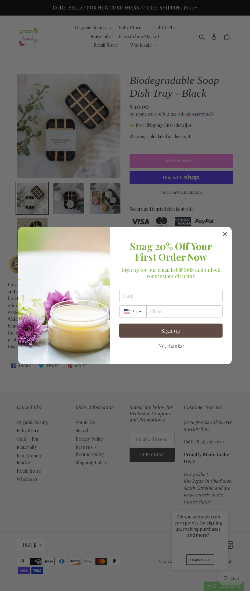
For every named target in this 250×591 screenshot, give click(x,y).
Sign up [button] (170, 330)
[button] (224, 233)
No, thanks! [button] (171, 346)
